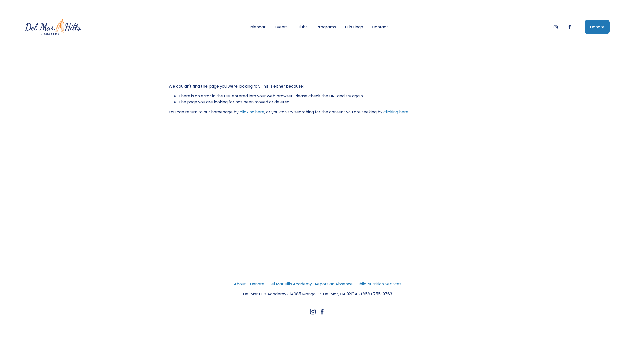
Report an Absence (334, 284)
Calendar (257, 27)
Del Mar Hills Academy (290, 284)
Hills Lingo (354, 27)
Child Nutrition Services (379, 284)
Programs (326, 27)
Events (281, 27)
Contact (380, 27)
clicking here (252, 112)
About (240, 284)
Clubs (302, 27)
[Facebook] (569, 27)
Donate (597, 27)
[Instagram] (555, 27)
